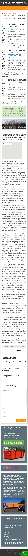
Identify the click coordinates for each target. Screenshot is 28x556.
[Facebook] (4, 467)
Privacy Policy (6, 554)
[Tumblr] (13, 467)
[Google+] (7, 467)
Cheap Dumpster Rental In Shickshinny (10, 376)
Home (5, 13)
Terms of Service (14, 554)
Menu (2, 8)
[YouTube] (16, 467)
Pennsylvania (12, 13)
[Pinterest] (10, 467)
